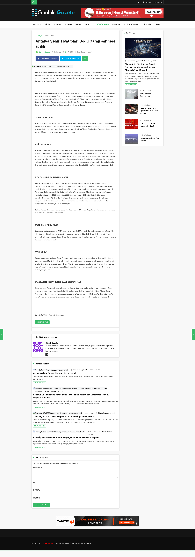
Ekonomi (57, 24)
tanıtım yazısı (86, 543)
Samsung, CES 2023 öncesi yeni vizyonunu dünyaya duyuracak (64, 416)
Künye (157, 24)
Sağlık (78, 24)
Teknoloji (89, 24)
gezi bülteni (75, 543)
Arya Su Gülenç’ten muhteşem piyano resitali (55, 373)
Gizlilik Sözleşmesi (132, 24)
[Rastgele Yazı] (34, 2)
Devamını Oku (39, 383)
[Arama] (139, 2)
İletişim (147, 24)
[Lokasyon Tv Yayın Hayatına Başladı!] (131, 124)
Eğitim (47, 24)
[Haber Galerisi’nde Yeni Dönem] (131, 139)
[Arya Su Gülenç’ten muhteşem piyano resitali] (50, 370)
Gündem (68, 24)
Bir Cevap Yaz (42, 322)
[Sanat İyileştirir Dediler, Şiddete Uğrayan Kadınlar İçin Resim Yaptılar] (59, 432)
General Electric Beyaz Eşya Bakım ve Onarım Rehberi (149, 110)
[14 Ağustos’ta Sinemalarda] (131, 94)
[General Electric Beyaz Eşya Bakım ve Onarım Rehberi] (131, 109)
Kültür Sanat (103, 24)
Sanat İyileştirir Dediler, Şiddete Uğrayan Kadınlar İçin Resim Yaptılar (66, 437)
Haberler (116, 24)
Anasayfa (37, 24)
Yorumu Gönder (41, 505)
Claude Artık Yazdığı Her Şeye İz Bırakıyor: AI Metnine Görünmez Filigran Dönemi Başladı (140, 67)
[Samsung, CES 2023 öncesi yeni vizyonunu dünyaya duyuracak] (57, 413)
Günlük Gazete (45, 52)
